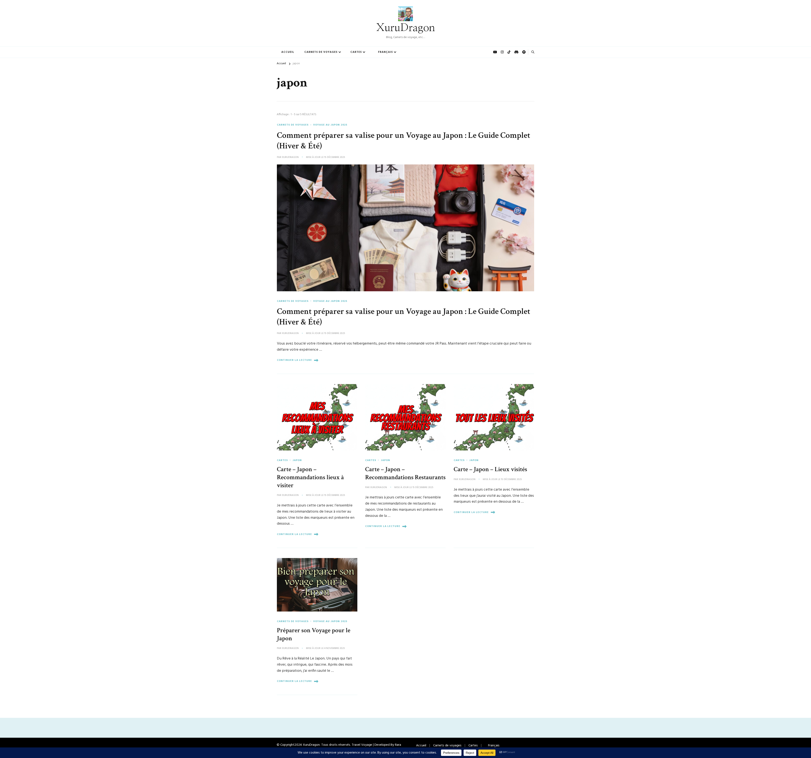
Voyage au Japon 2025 (330, 125)
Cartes (356, 52)
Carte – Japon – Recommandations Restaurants (405, 473)
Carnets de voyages (320, 52)
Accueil (287, 52)
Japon (297, 460)
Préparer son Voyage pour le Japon (313, 634)
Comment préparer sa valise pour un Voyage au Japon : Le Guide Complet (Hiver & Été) (403, 140)
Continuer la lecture (294, 360)
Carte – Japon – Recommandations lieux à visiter (310, 477)
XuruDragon (405, 28)
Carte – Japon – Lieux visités (490, 469)
